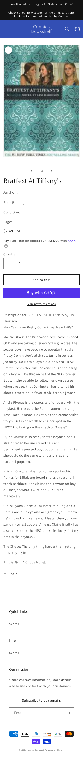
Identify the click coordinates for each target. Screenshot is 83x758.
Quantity (9, 254)
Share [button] (13, 574)
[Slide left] (31, 171)
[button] (6, 29)
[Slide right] (52, 171)
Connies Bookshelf (35, 750)
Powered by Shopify (55, 750)
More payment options (41, 303)
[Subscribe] (68, 712)
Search (14, 624)
